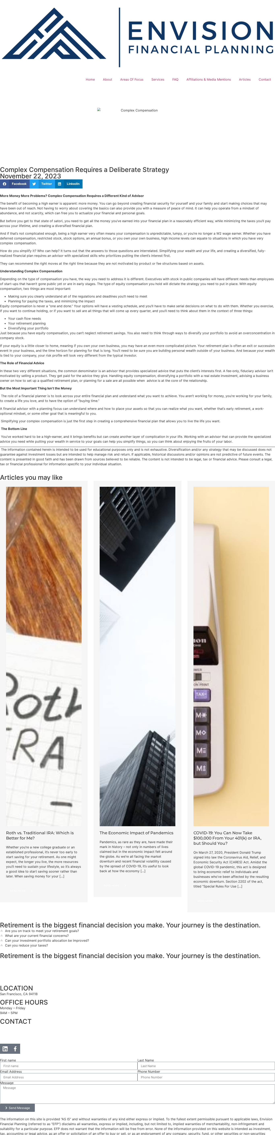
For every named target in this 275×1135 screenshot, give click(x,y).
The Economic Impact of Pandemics (136, 833)
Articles (245, 79)
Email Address (11, 1072)
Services (157, 79)
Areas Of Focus (131, 79)
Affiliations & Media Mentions (208, 79)
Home (90, 79)
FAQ (175, 79)
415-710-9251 (10, 1039)
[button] (15, 183)
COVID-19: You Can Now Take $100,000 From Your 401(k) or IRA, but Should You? (227, 839)
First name (8, 1061)
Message (6, 1083)
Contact (265, 79)
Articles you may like (31, 477)
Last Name (146, 1061)
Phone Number (149, 1072)
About (107, 79)
